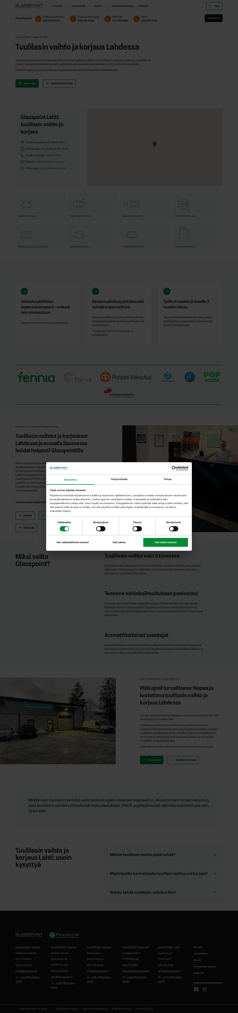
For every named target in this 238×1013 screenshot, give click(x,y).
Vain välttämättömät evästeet (72, 542)
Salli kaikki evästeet (166, 542)
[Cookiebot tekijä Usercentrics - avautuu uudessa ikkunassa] (174, 468)
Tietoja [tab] (167, 479)
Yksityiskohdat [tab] (119, 479)
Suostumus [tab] (70, 479)
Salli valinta (119, 542)
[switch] (100, 528)
